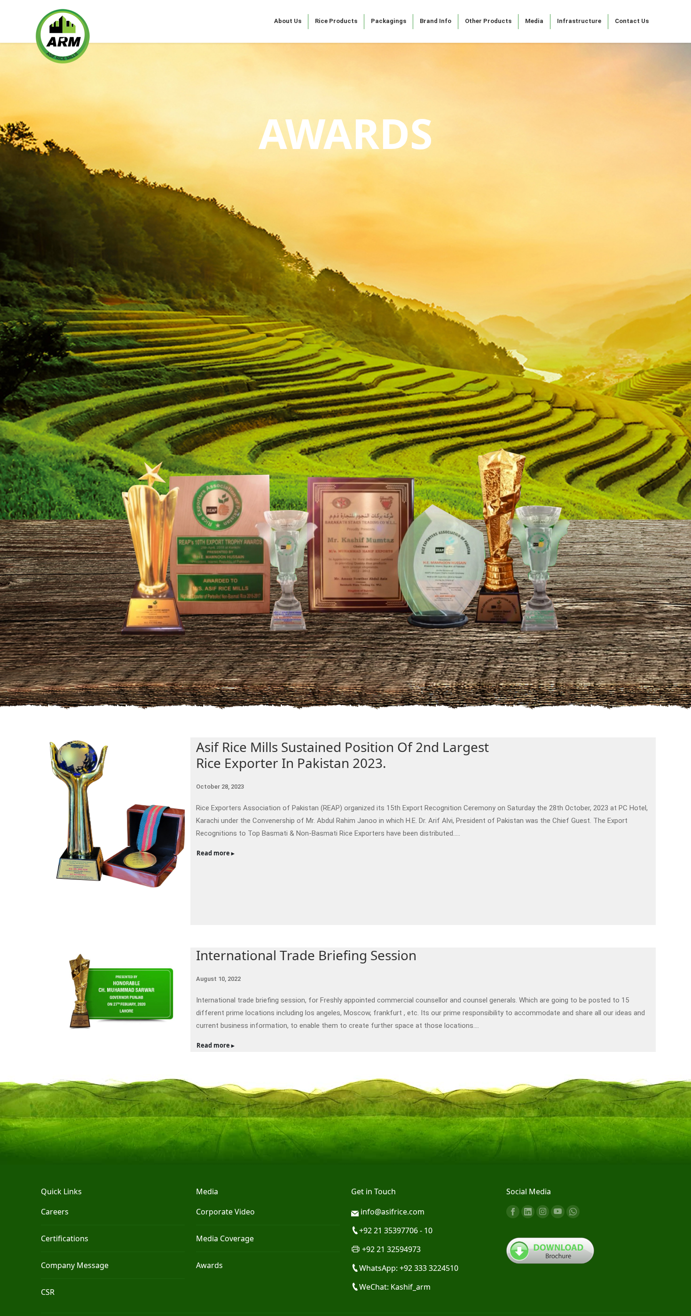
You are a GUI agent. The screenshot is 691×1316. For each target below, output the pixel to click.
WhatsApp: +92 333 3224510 (408, 1268)
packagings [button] (388, 20)
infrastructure (579, 20)
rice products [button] (336, 20)
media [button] (534, 20)
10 (428, 1230)
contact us (632, 20)
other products (488, 20)
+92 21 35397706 (389, 1230)
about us (287, 20)
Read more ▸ (215, 853)
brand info (435, 20)
